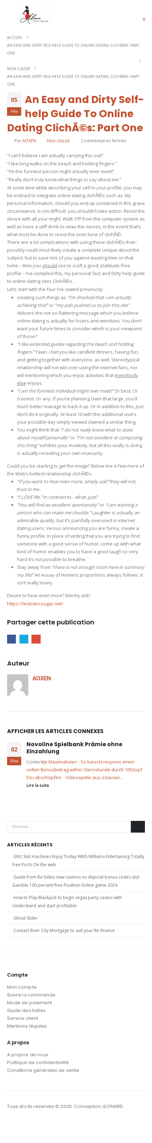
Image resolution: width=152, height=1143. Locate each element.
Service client (22, 1018)
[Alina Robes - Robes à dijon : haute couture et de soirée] (35, 14)
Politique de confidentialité (38, 1062)
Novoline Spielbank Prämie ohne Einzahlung (74, 748)
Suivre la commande (31, 994)
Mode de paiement (29, 1002)
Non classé (58, 140)
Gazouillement (23, 639)
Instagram (26, 1125)
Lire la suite (38, 785)
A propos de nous (27, 1054)
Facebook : (13, 1125)
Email (35, 639)
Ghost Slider (25, 918)
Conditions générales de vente (43, 1070)
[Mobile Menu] (12, 15)
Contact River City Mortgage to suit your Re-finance (64, 930)
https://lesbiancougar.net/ (35, 603)
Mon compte (22, 987)
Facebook (11, 639)
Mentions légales (27, 1026)
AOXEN (29, 140)
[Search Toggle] (121, 15)
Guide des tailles (26, 1010)
